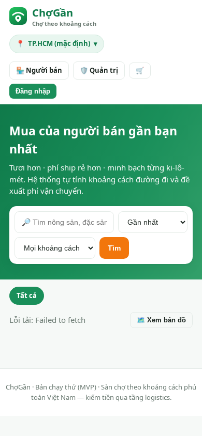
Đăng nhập (33, 91)
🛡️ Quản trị (99, 70)
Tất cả (27, 295)
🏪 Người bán (39, 70)
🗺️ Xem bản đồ (161, 320)
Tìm (114, 248)
